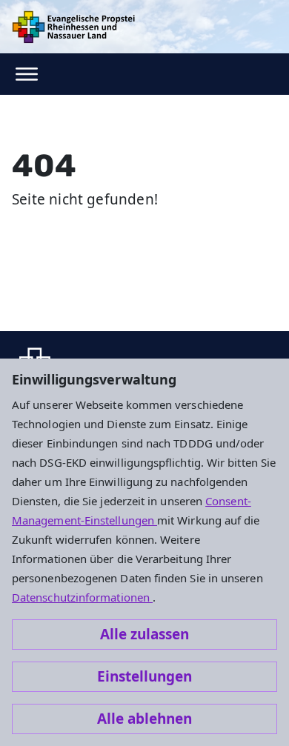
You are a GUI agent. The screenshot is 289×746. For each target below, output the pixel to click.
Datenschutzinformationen (82, 597)
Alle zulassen (144, 634)
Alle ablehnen (144, 718)
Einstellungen (144, 676)
